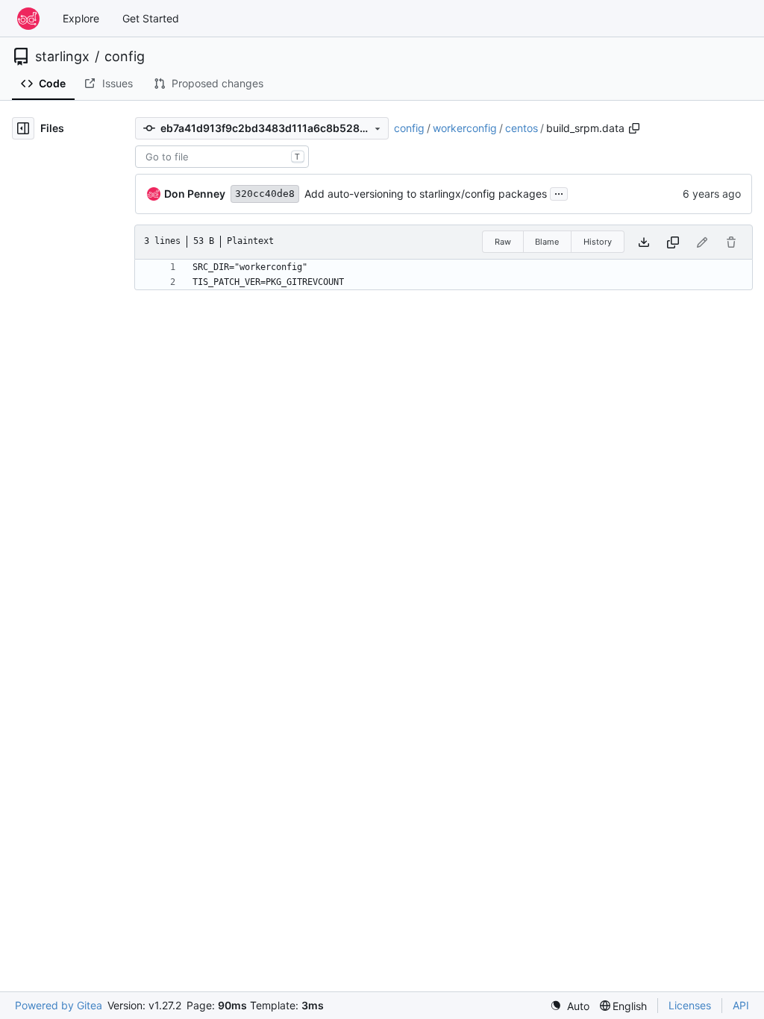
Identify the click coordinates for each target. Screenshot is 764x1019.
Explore (81, 18)
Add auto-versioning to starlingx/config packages (425, 193)
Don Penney (194, 193)
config (124, 56)
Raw (503, 241)
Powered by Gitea (58, 1005)
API (741, 1005)
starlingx (62, 56)
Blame (547, 241)
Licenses (689, 1005)
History (597, 241)
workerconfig (465, 128)
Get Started (150, 18)
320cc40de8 (265, 193)
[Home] (28, 18)
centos (521, 128)
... (558, 192)
